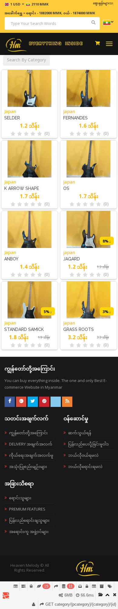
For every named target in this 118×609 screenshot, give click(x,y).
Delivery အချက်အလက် (30, 444)
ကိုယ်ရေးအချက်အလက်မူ (31, 455)
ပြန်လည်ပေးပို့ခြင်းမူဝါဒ (88, 444)
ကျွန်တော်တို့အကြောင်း (28, 432)
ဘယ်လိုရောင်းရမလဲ (85, 466)
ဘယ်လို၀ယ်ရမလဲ (83, 455)
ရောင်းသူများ (20, 498)
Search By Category (26, 60)
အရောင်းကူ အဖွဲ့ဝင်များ (29, 531)
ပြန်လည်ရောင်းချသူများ (29, 520)
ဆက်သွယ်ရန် (79, 432)
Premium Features (27, 509)
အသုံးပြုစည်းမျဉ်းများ (28, 466)
